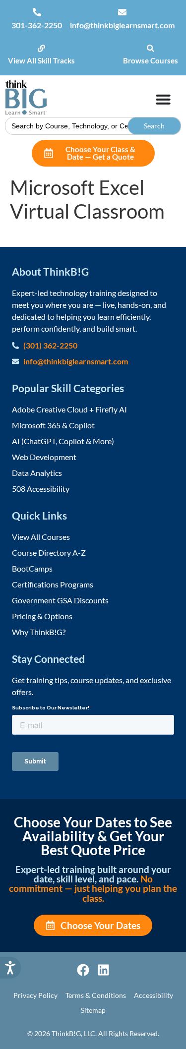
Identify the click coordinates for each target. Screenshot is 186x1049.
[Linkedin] (103, 970)
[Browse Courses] (150, 48)
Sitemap (93, 1010)
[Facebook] (83, 970)
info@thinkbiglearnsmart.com (122, 25)
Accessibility (153, 995)
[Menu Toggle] (163, 99)
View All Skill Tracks (41, 60)
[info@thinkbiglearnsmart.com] (122, 12)
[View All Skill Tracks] (41, 48)
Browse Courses (150, 60)
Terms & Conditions (95, 995)
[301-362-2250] (37, 12)
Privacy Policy (35, 995)
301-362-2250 (36, 25)
